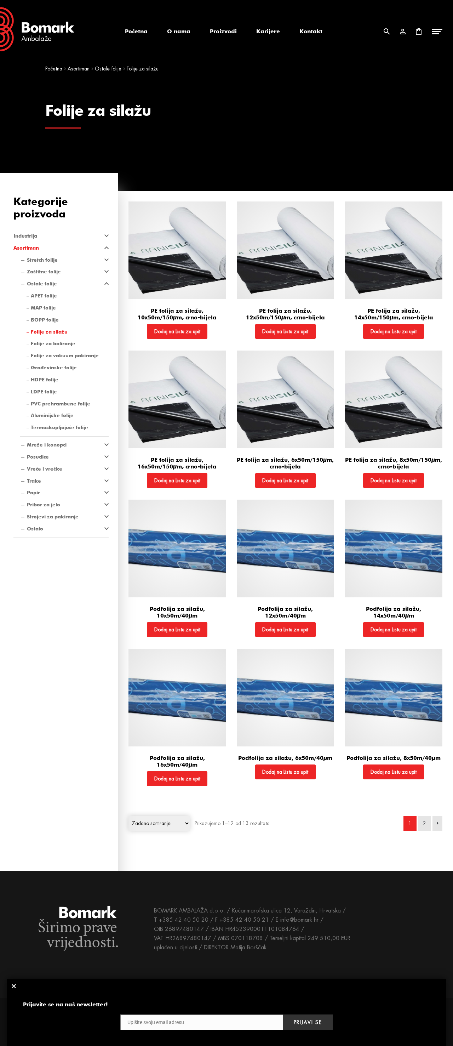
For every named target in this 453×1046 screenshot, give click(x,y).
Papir (33, 492)
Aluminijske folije (52, 415)
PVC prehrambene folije (60, 404)
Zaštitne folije (44, 271)
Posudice (38, 457)
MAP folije (43, 308)
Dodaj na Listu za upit (177, 331)
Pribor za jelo (43, 504)
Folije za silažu (49, 332)
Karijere (268, 31)
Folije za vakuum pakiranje (65, 355)
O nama (178, 31)
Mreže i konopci (47, 445)
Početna (136, 31)
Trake (34, 481)
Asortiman (79, 69)
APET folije (44, 296)
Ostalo (35, 528)
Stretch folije (42, 260)
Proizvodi (223, 31)
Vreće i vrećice (44, 469)
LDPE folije (44, 391)
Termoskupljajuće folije (59, 427)
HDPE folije (44, 379)
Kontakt (310, 31)
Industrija (25, 236)
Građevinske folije (54, 367)
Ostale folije (108, 69)
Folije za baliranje (53, 343)
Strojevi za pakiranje (53, 516)
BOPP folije (45, 320)
